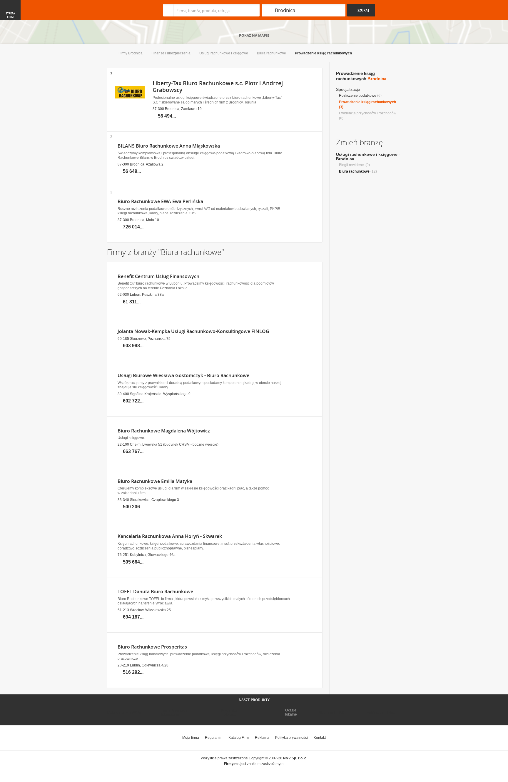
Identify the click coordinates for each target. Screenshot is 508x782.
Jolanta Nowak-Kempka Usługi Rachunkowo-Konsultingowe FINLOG (193, 331)
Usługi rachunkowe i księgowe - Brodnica (368, 156)
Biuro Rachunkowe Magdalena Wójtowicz (164, 431)
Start (108, 53)
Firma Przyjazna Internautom (174, 713)
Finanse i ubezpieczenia (170, 53)
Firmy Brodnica (130, 53)
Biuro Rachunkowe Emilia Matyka (155, 481)
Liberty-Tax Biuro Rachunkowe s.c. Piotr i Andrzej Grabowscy (218, 86)
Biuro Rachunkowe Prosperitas (152, 647)
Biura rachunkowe (271, 53)
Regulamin (214, 738)
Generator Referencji (229, 713)
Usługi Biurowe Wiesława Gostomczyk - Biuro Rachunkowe (183, 375)
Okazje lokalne (291, 712)
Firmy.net (124, 10)
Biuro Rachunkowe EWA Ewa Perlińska (160, 201)
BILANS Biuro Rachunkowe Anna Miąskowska (169, 146)
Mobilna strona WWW (124, 713)
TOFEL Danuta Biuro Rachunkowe (155, 592)
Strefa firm (10, 15)
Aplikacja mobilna (381, 713)
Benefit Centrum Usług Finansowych (158, 276)
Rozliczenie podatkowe (357, 95)
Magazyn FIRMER (333, 713)
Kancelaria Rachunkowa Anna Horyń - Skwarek (170, 536)
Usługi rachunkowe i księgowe (223, 53)
